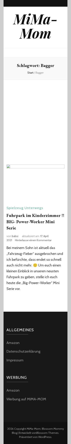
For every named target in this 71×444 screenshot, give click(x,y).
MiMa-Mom (35, 25)
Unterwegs (33, 208)
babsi (15, 236)
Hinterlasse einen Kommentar (33, 240)
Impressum (15, 360)
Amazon (13, 343)
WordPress (44, 437)
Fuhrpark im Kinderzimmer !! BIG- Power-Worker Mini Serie (35, 222)
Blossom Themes (47, 433)
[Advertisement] (35, 121)
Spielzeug (15, 208)
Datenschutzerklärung (23, 351)
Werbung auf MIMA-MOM (26, 399)
